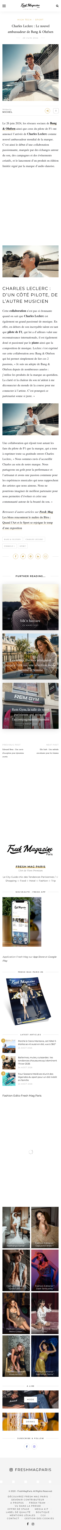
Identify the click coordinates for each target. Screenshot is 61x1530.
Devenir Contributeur (27, 1499)
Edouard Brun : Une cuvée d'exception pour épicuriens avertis (13, 753)
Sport (39, 19)
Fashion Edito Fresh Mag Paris (21, 1095)
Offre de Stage (18, 1509)
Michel (7, 112)
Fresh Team (37, 1503)
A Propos (17, 1503)
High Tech (24, 19)
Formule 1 (9, 546)
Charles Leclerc (34, 539)
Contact (13, 1518)
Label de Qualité (18, 1512)
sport (23, 546)
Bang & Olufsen (12, 539)
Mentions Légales (22, 1515)
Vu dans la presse (28, 1506)
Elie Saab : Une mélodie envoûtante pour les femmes (48, 751)
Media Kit (41, 1509)
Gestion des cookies (39, 1518)
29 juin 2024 (30, 38)
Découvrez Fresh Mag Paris (28, 1496)
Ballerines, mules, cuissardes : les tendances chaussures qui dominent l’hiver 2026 (37, 1060)
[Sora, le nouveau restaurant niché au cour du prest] (50, 1482)
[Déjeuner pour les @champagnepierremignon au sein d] (25, 1482)
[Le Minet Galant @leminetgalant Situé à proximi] (38, 1482)
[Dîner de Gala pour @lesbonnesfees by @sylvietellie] (1, 1482)
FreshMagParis (33, 1470)
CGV (43, 1515)
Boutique (43, 1512)
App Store (38, 956)
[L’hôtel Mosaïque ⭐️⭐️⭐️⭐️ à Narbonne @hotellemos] (13, 1482)
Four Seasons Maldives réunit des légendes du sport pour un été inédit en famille (37, 1077)
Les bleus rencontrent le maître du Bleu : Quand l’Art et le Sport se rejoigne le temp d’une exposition (27, 522)
